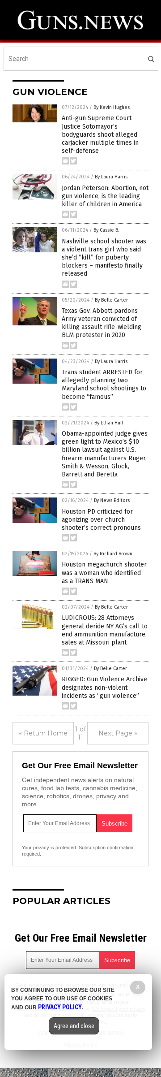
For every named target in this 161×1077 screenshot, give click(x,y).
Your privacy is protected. (49, 847)
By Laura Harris (111, 177)
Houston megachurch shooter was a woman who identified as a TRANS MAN (104, 572)
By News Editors (112, 500)
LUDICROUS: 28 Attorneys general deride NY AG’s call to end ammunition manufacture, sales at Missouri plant (105, 630)
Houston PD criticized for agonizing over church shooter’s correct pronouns (101, 520)
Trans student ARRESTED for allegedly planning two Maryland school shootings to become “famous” (104, 384)
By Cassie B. (106, 230)
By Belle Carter (111, 300)
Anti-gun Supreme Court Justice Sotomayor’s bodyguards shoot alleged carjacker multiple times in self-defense (100, 134)
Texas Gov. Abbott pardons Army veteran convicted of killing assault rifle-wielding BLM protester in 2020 (101, 323)
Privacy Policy (60, 1007)
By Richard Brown (112, 554)
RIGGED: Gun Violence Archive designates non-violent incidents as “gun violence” (104, 687)
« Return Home (43, 733)
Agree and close (74, 1025)
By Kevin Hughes (111, 107)
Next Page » (117, 733)
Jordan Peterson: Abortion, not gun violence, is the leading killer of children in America (105, 196)
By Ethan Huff (108, 423)
